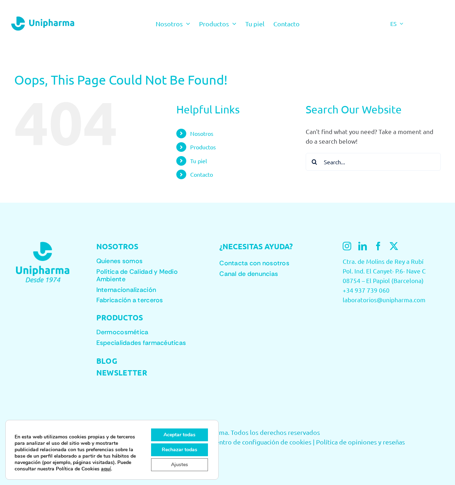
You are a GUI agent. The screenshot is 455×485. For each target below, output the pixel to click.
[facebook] (378, 246)
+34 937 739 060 (366, 290)
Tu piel (198, 160)
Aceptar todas (180, 434)
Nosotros (201, 133)
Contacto (201, 174)
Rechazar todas (179, 449)
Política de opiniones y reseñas (360, 442)
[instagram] (347, 246)
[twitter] (394, 246)
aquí (106, 468)
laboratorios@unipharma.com (384, 299)
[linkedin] (362, 246)
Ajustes (179, 464)
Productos (203, 146)
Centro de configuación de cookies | (263, 442)
